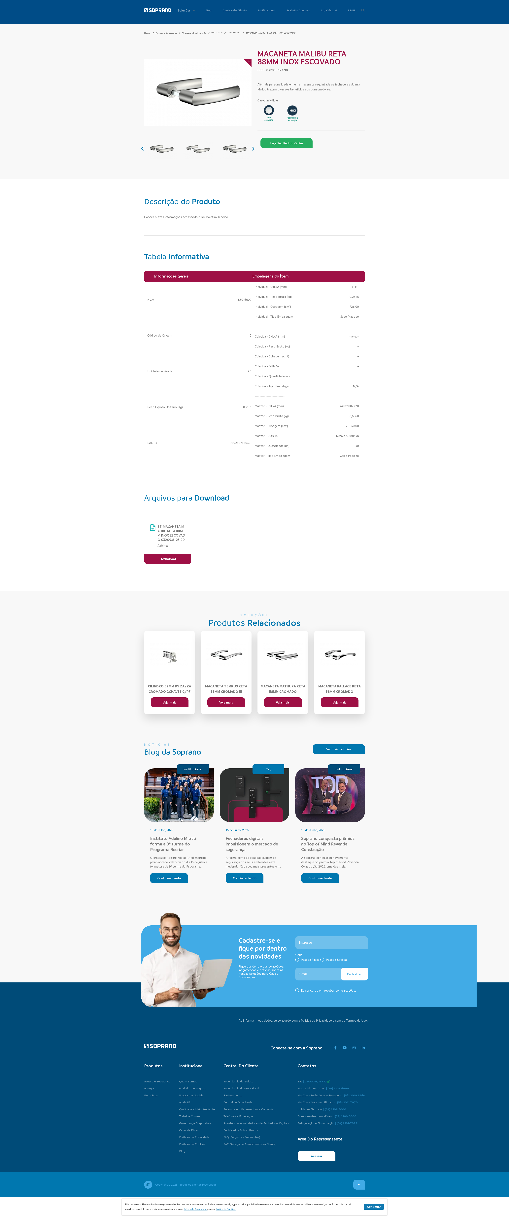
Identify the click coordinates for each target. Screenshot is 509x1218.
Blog (209, 10)
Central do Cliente (235, 10)
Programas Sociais (191, 1095)
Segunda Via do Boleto (238, 1081)
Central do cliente (240, 1065)
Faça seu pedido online (286, 143)
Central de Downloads (237, 1102)
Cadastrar (354, 974)
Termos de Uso (356, 1020)
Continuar (374, 1206)
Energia (149, 1088)
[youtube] (345, 1048)
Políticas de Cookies (192, 1144)
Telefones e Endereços (238, 1116)
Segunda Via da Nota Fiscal (241, 1088)
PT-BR (352, 10)
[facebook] (335, 1048)
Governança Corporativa (195, 1123)
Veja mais (169, 702)
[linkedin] (363, 1048)
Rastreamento (232, 1095)
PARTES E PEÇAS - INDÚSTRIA (226, 32)
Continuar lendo (169, 878)
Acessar (316, 1156)
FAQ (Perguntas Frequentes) (241, 1137)
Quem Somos (188, 1081)
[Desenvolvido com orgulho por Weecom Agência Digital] (148, 1185)
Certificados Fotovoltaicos (240, 1130)
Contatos (307, 1065)
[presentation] (142, 148)
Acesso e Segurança (166, 32)
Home (147, 32)
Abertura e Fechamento (194, 32)
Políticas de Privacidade (194, 1137)
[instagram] (354, 1048)
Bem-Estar (151, 1095)
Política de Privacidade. (196, 1209)
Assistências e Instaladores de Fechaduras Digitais (256, 1123)
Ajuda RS (184, 1102)
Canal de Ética (188, 1130)
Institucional (266, 10)
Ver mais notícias (338, 749)
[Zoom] (247, 63)
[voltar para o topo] (359, 1185)
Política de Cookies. (226, 1209)
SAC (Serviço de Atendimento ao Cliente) (249, 1144)
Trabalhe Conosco (298, 10)
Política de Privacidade (316, 1020)
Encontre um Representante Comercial (248, 1109)
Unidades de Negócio (192, 1088)
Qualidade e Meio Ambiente (197, 1109)
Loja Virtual (329, 10)
